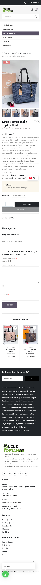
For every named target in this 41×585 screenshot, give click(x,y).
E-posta (5, 295)
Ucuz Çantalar (7, 526)
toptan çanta (27, 178)
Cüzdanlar (6, 529)
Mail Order (6, 545)
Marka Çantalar (7, 520)
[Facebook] (4, 474)
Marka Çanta (8, 29)
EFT (3, 554)
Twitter (8, 217)
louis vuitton (14, 178)
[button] (5, 83)
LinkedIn (12, 217)
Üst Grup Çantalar (8, 523)
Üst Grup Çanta (9, 33)
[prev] (35, 121)
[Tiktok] (26, 474)
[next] (38, 121)
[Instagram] (15, 474)
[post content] (10, 334)
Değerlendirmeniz (9, 265)
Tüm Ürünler (8, 25)
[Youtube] (10, 474)
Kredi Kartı (6, 548)
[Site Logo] (7, 9)
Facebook (4, 217)
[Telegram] (20, 474)
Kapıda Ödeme (7, 542)
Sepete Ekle (27, 204)
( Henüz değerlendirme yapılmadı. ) (21, 128)
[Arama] (35, 16)
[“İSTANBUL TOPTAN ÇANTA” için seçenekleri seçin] (15, 328)
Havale (4, 551)
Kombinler (7, 46)
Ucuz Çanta (7, 37)
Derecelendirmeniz (9, 259)
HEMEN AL (20, 210)
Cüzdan (6, 42)
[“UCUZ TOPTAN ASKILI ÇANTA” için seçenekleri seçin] (34, 328)
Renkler (5, 195)
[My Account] (32, 9)
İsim (4, 286)
